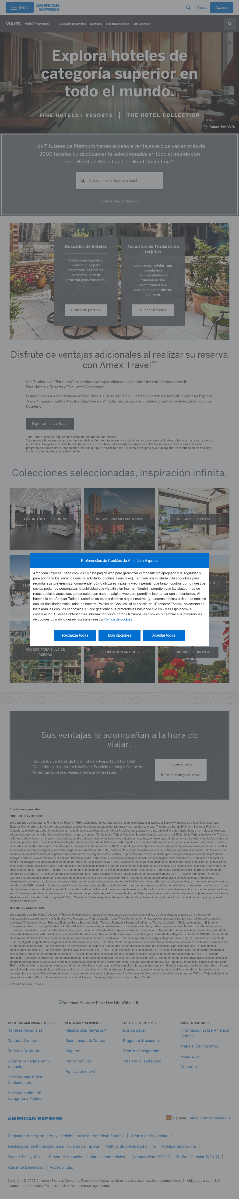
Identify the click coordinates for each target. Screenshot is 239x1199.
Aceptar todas (163, 635)
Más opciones (119, 635)
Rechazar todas (75, 635)
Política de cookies (118, 619)
